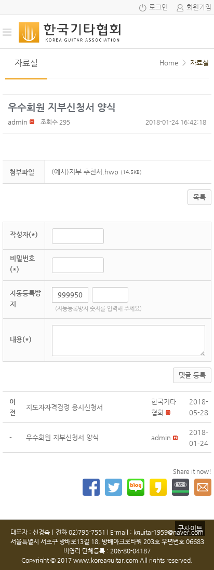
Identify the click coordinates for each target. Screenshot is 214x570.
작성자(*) (24, 234)
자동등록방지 (25, 298)
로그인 (158, 7)
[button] (18, 122)
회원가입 (198, 7)
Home (168, 62)
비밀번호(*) (22, 263)
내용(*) (21, 339)
